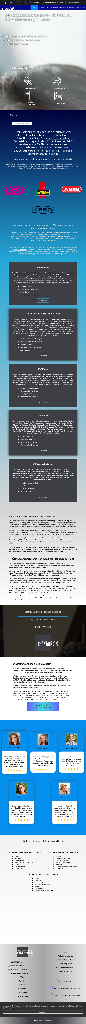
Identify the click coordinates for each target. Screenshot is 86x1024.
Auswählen (43, 300)
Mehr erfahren (17, 1008)
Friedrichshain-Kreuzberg (24, 862)
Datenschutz (22, 992)
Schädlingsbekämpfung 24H (21, 969)
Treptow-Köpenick (62, 860)
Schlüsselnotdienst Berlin (65, 967)
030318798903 (18, 672)
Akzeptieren (43, 1012)
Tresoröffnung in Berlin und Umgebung (43, 874)
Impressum (22, 989)
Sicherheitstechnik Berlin (65, 960)
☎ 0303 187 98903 (43, 1020)
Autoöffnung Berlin (65, 956)
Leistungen (42, 8)
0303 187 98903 (37, 2)
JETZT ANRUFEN (45, 619)
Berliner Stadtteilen (20, 250)
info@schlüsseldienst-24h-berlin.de (43, 611)
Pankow (18, 858)
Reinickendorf (20, 866)
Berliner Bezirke (65, 971)
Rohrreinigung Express (19, 973)
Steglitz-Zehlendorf (63, 862)
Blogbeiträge (54, 8)
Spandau (18, 864)
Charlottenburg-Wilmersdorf (66, 866)
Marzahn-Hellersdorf (42, 884)
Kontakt (71, 8)
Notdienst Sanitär (17, 966)
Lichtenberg (19, 868)
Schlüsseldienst (57, 138)
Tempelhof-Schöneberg (64, 858)
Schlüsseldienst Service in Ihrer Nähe (64, 852)
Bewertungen (64, 8)
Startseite (34, 8)
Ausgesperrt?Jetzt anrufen (43, 706)
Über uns (65, 952)
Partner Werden (80, 8)
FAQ (48, 8)
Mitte (17, 856)
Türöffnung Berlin (65, 964)
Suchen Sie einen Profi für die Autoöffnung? (25, 852)
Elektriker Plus (16, 962)
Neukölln (59, 856)
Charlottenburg (20, 860)
